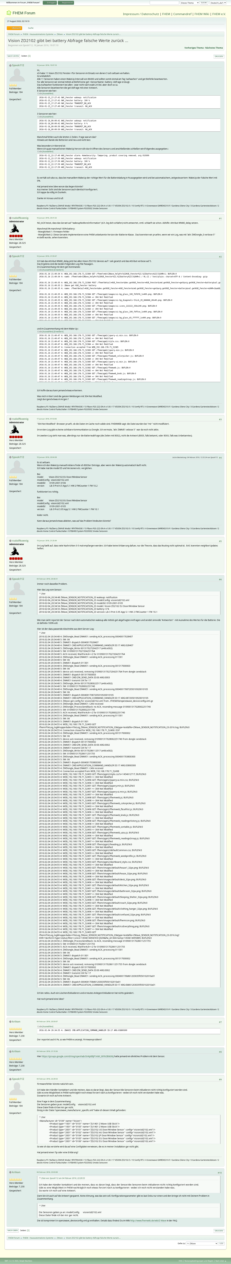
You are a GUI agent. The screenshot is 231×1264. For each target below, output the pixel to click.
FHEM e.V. (219, 14)
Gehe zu (181, 1243)
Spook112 (18, 65)
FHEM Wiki (202, 14)
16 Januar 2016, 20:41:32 (47, 218)
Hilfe (180, 1261)
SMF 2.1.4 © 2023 (11, 1261)
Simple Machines (25, 1261)
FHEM (166, 14)
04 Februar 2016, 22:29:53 (47, 1079)
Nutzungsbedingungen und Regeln (198, 1261)
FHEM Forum (24, 13)
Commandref (182, 14)
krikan (16, 1021)
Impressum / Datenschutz (141, 14)
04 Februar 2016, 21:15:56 (47, 1051)
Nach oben (13, 1230)
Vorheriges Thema (194, 47)
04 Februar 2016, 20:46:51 (47, 579)
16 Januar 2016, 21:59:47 (47, 256)
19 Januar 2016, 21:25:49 (47, 540)
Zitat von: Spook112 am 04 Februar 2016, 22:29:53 (63, 1178)
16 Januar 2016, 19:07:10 (47, 65)
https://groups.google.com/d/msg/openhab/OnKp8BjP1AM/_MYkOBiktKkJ (78, 1056)
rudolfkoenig (20, 218)
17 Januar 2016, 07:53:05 (47, 419)
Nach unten (13, 56)
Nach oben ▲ (220, 1261)
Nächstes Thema (214, 47)
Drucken (219, 56)
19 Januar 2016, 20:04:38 (47, 457)
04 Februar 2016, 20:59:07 (47, 1021)
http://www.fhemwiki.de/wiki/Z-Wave (148, 1220)
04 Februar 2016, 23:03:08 (47, 1172)
